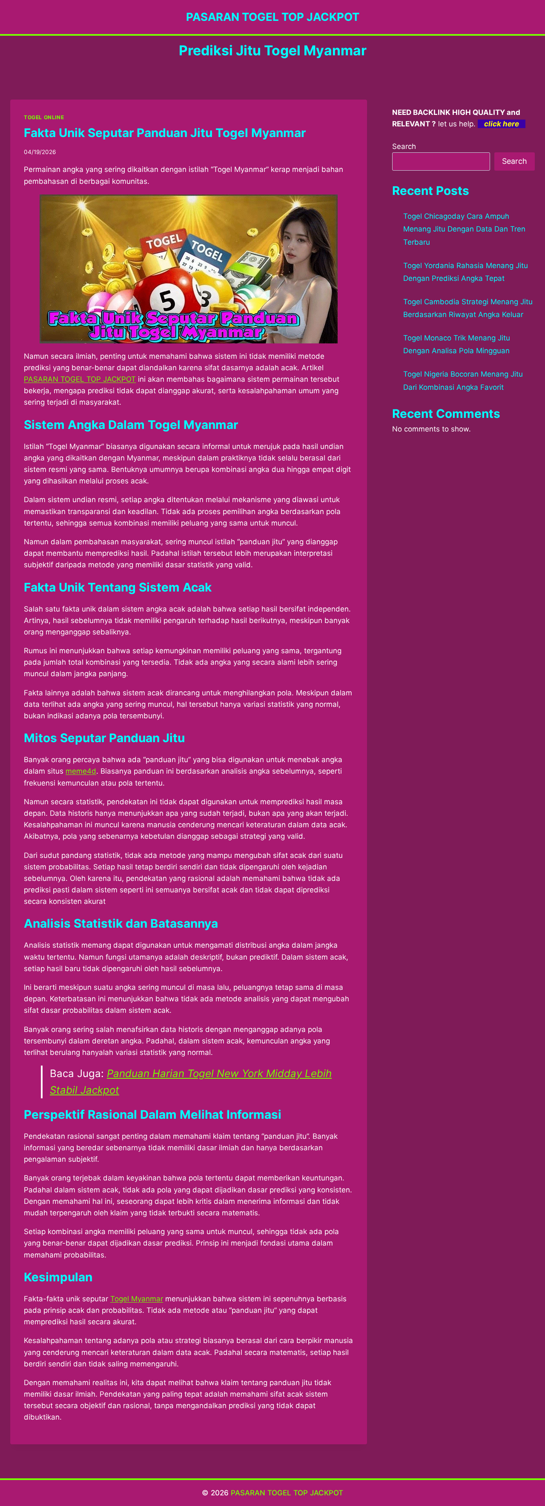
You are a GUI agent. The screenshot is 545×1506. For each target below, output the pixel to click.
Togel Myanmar (136, 1299)
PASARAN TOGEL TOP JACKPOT (287, 1493)
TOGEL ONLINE (44, 117)
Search (404, 146)
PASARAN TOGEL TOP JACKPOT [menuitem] (80, 379)
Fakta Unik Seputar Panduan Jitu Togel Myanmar (165, 133)
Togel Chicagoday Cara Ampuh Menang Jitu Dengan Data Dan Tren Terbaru (464, 229)
